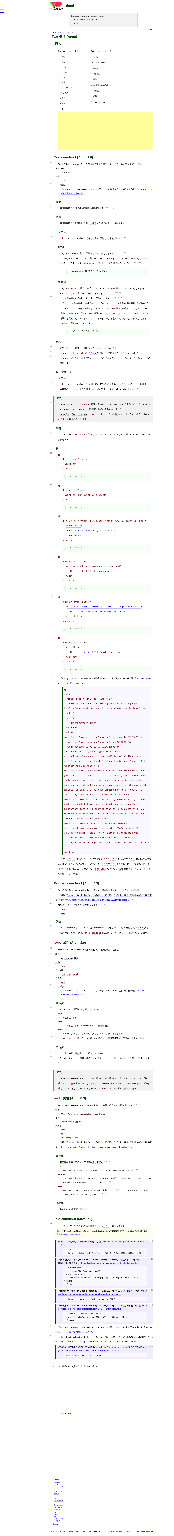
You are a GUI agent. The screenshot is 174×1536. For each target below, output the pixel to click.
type (63, 172)
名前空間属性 (93, 313)
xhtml (69, 5)
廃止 (63, 1114)
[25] (51, 453)
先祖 (115, 313)
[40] (51, 357)
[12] (51, 953)
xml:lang (100, 869)
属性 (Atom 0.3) (99, 85)
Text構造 (57, 1509)
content (85, 404)
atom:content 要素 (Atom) (86, 19)
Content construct (111, 404)
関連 (63, 104)
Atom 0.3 (64, 404)
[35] (51, 636)
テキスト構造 (58, 1519)
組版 (88, 389)
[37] (51, 1224)
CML (78, 23)
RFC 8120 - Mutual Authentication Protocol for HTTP (83, 1327)
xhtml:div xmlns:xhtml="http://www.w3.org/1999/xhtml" (104, 607)
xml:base (74, 313)
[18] (51, 403)
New (154, 29)
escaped (69, 1138)
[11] (51, 948)
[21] (51, 1036)
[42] (151, 1259)
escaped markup (78, 271)
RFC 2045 (79, 1190)
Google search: (63, 1413)
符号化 (112, 1105)
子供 (126, 859)
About (143, 1531)
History (56, 1524)
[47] (151, 1346)
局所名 (58, 1126)
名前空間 (112, 1170)
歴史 (63, 98)
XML (81, 1170)
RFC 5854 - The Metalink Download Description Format (85, 1231)
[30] (51, 287)
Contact (153, 1531)
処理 (63, 82)
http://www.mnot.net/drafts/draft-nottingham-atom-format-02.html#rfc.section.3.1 (96, 900)
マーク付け (134, 258)
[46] (51, 1335)
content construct (59, 1489)
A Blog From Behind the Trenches (77, 678)
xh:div (73, 647)
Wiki (61, 33)
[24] (51, 383)
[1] (51, 889)
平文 (128, 434)
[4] (51, 1160)
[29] (51, 515)
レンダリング (67, 88)
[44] (151, 1305)
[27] (51, 252)
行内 (76, 1170)
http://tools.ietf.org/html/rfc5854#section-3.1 (70, 1234)
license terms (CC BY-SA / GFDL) (74, 1531)
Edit (150, 29)
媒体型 (111, 1038)
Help (148, 1531)
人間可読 (90, 164)
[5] (51, 1207)
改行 (107, 384)
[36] (58, 1231)
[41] (151, 1241)
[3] (51, 1104)
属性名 (58, 962)
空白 (102, 384)
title (113, 859)
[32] (51, 302)
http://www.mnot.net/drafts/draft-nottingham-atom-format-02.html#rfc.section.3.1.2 (96, 1147)
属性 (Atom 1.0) (99, 62)
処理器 (114, 1178)
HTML (65, 72)
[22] (51, 221)
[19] (51, 413)
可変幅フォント (69, 389)
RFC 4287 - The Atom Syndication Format (79, 189)
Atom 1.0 (139, 163)
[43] (151, 1290)
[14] (51, 1008)
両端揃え (143, 384)
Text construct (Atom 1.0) (68, 51)
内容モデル (60, 168)
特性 (82, 904)
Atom (60, 164)
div (86, 263)
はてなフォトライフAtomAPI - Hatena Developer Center (88, 1260)
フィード (99, 318)
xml (62, 1138)
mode (95, 414)
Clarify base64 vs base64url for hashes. (76, 1337)
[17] (51, 433)
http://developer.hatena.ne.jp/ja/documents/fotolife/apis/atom (110, 1263)
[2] (51, 903)
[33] (51, 555)
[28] (51, 257)
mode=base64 (58, 1500)
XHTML (66, 77)
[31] (51, 297)
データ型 (59, 970)
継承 (62, 318)
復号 (78, 1194)
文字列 (87, 1178)
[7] (51, 677)
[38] (51, 347)
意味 (63, 57)
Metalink (61, 1226)
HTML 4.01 (74, 258)
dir (128, 303)
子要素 (89, 238)
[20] (51, 1077)
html (73, 253)
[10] (51, 206)
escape (145, 258)
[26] (51, 484)
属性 (57, 176)
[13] (51, 985)
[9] (51, 183)
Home (138, 1531)
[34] (51, 596)
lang (116, 303)
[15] (51, 1052)
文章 (98, 164)
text (73, 238)
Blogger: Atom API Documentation (78, 1291)
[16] (51, 1057)
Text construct (73, 164)
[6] (51, 926)
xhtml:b (88, 612)
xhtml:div (73, 526)
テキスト (66, 67)
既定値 (97, 74)
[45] (51, 1326)
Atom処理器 (91, 384)
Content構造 (58, 1491)
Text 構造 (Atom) (70, 33)
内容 (63, 62)
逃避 (76, 1178)
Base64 (128, 1083)
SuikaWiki (54, 33)
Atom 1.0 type (58, 1482)
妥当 (113, 263)
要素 (77, 223)
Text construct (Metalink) (100, 102)
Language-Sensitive (90, 208)
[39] (51, 352)
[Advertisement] (105, 131)
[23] (51, 237)
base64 (78, 1138)
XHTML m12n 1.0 (102, 288)
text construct (58, 1507)
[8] (51, 162)
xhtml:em (83, 531)
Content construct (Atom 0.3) (102, 51)
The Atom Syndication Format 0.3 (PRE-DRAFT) (89, 895)
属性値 (97, 68)
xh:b (86, 652)
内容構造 (57, 1521)
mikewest (101, 1337)
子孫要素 (85, 1034)
